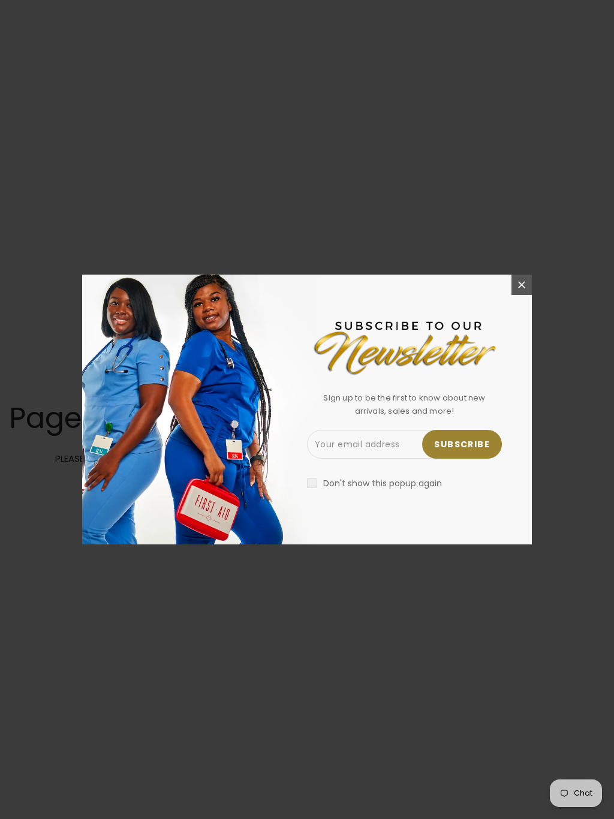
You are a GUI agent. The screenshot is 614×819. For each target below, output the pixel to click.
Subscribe (462, 444)
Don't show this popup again (382, 483)
